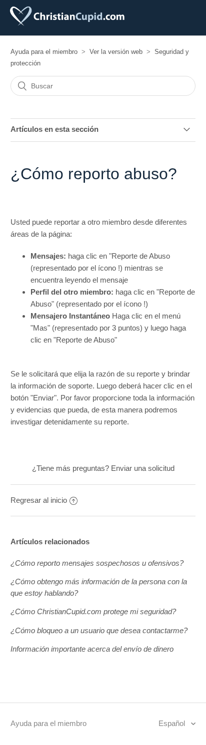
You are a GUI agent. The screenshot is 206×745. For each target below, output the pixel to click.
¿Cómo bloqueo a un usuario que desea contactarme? (99, 630)
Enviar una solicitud (142, 468)
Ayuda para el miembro (44, 51)
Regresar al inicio (38, 500)
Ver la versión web (116, 51)
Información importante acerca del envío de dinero (92, 649)
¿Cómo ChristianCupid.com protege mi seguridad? (93, 611)
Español (172, 723)
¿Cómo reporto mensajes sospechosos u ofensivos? (97, 563)
